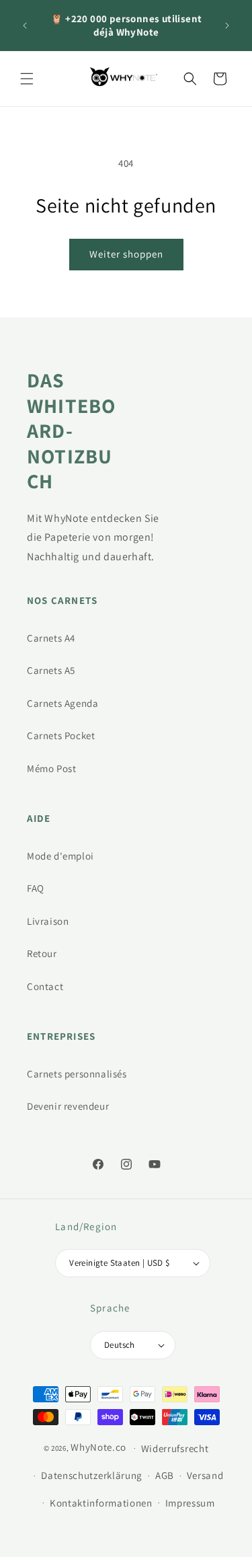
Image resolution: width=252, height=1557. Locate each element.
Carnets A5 (51, 670)
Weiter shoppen (126, 254)
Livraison (48, 921)
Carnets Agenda (62, 703)
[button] (27, 78)
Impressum (190, 1502)
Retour (42, 953)
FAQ (35, 888)
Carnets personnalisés (77, 1073)
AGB (164, 1475)
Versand (205, 1475)
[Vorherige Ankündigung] (25, 25)
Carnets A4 (51, 638)
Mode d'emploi (60, 855)
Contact (45, 986)
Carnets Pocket (61, 735)
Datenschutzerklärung (91, 1475)
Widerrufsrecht (175, 1448)
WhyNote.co (98, 1447)
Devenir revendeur (68, 1106)
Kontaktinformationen (101, 1502)
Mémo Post (51, 768)
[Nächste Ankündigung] (227, 25)
